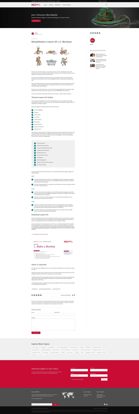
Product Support (100, 394)
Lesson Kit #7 (71, 226)
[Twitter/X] (34, 295)
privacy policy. (81, 379)
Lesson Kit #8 (34, 227)
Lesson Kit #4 (53, 226)
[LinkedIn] (32, 295)
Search (55, 404)
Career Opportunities (87, 394)
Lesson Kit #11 (54, 227)
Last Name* (92, 368)
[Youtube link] (107, 404)
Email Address (57, 312)
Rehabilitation (34, 38)
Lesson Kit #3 (47, 226)
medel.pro (58, 1)
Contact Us (86, 395)
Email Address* (93, 373)
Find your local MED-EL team (36, 398)
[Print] (40, 295)
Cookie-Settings (105, 408)
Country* (72, 373)
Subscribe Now (36, 20)
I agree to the (78, 379)
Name (32, 312)
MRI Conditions (99, 397)
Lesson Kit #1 (59, 89)
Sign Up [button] (104, 379)
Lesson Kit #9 (40, 227)
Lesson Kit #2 (42, 226)
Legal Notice (100, 408)
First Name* (73, 368)
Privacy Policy (95, 408)
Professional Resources (42, 1)
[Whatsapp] (36, 295)
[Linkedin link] (104, 404)
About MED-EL (34, 1)
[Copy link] (38, 295)
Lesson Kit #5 (59, 226)
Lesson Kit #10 (46, 227)
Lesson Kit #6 (65, 226)
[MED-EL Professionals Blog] (36, 5)
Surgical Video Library (51, 1)
